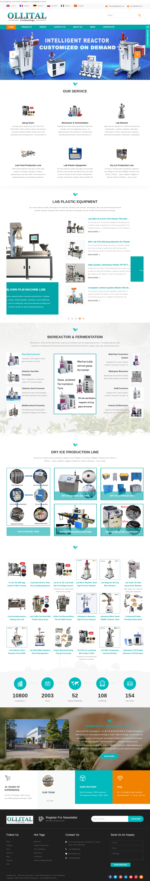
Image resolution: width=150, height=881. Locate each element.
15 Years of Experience (12, 788)
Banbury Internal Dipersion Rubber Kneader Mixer (122, 242)
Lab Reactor (122, 123)
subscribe (136, 819)
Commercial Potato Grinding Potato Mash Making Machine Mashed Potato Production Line (133, 618)
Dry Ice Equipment (58, 875)
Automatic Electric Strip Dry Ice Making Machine (40, 584)
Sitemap (9, 860)
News (92, 27)
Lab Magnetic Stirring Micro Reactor (110, 584)
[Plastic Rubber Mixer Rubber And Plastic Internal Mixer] (88, 296)
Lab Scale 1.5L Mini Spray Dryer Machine (133, 584)
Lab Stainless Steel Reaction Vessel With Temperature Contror (17, 652)
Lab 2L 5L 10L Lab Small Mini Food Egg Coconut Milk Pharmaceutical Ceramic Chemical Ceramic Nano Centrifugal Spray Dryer (63, 584)
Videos (42, 27)
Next (7, 314)
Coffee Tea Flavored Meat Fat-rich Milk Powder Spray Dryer (63, 618)
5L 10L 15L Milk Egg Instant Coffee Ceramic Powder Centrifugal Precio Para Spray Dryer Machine (17, 584)
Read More (106, 232)
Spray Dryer (28, 123)
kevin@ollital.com (136, 6)
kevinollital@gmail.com (116, 6)
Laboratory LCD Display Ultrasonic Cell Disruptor (133, 651)
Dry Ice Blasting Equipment (122, 513)
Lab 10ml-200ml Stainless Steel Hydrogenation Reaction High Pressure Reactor (40, 652)
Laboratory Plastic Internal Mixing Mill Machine (122, 265)
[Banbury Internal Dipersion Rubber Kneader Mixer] (88, 250)
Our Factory (88, 787)
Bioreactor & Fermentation (75, 123)
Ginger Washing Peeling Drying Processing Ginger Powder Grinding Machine (63, 652)
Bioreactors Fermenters (26, 875)
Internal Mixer (39, 263)
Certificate (108, 27)
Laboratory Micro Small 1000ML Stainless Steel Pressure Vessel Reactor (110, 618)
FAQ (119, 787)
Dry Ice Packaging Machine (75, 513)
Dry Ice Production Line (122, 165)
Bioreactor (37, 842)
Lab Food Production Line (28, 165)
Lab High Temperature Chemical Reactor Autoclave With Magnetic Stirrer (110, 652)
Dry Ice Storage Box (122, 477)
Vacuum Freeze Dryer (41, 845)
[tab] (27, 360)
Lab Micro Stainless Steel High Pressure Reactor (86, 584)
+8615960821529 (74, 858)
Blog (7, 856)
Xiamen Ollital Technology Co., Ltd (109, 726)
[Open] (148, 36)
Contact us (59, 27)
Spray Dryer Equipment (43, 875)
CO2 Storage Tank (27, 495)
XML (8, 864)
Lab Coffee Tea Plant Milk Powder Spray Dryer (40, 617)
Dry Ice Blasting (39, 849)
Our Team (48, 792)
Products (27, 27)
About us (77, 27)
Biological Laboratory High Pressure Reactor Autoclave (86, 618)
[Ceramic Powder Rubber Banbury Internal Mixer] (88, 227)
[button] (12, 54)
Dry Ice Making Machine (75, 477)
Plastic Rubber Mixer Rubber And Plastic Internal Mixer (122, 288)
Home (11, 27)
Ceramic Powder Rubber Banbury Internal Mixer (122, 219)
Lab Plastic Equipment (75, 165)
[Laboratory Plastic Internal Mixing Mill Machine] (88, 273)
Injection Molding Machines (43, 860)
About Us (9, 853)
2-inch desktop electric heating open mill (17, 617)
